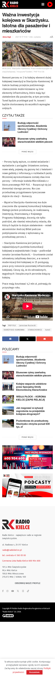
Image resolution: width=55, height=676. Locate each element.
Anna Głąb (7, 37)
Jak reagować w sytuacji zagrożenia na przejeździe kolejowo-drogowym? (30, 411)
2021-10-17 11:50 (21, 37)
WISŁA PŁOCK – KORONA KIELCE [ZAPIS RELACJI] (31, 398)
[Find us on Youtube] (12, 591)
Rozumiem (34, 672)
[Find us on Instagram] (7, 591)
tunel (47, 330)
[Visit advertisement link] (27, 457)
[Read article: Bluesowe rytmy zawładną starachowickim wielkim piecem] (8, 142)
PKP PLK (12, 326)
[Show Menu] (43, 4)
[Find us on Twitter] (18, 591)
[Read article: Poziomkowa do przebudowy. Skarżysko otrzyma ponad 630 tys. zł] (8, 423)
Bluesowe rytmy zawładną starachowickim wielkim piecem (35, 140)
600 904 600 (34, 561)
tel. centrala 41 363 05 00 (14, 555)
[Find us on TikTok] (28, 591)
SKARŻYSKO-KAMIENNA (14, 330)
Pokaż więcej (27, 152)
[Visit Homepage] (11, 4)
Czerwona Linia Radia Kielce (15, 561)
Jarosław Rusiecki (27, 326)
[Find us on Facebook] (3, 591)
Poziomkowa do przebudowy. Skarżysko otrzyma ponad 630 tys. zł (33, 423)
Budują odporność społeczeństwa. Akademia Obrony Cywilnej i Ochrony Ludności (32, 127)
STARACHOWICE (35, 330)
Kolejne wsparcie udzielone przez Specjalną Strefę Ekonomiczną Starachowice (31, 386)
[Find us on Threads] (23, 591)
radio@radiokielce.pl (12, 550)
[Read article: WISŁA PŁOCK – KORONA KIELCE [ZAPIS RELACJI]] (8, 399)
